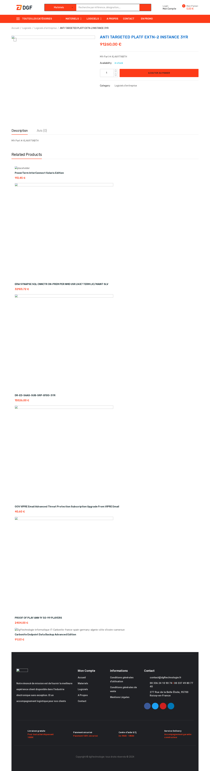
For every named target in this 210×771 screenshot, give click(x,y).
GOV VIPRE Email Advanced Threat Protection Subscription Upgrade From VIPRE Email (67, 506)
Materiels (72, 18)
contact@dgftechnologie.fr (165, 677)
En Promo (147, 18)
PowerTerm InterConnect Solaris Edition (39, 172)
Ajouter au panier (159, 73)
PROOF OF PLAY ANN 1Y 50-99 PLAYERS (38, 617)
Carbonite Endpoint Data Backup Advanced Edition (45, 634)
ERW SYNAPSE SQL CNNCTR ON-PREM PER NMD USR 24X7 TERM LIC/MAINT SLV (61, 284)
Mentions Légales (119, 697)
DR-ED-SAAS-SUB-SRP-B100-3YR (35, 395)
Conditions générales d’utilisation (122, 679)
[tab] (19, 131)
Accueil (15, 28)
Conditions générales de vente (123, 689)
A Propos (112, 18)
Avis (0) (42, 131)
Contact (128, 18)
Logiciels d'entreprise (45, 28)
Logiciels (93, 18)
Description (19, 131)
